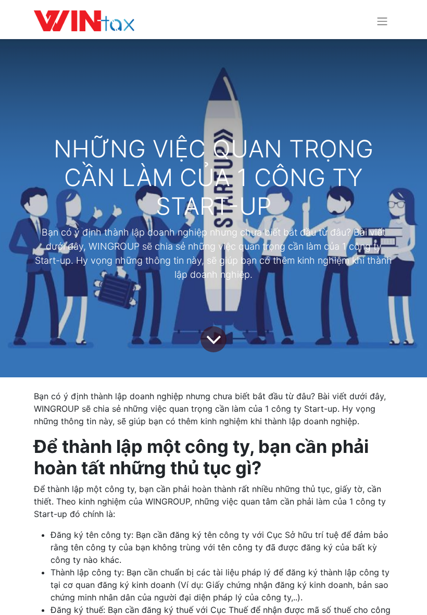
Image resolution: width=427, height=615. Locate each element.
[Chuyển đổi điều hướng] (382, 20)
